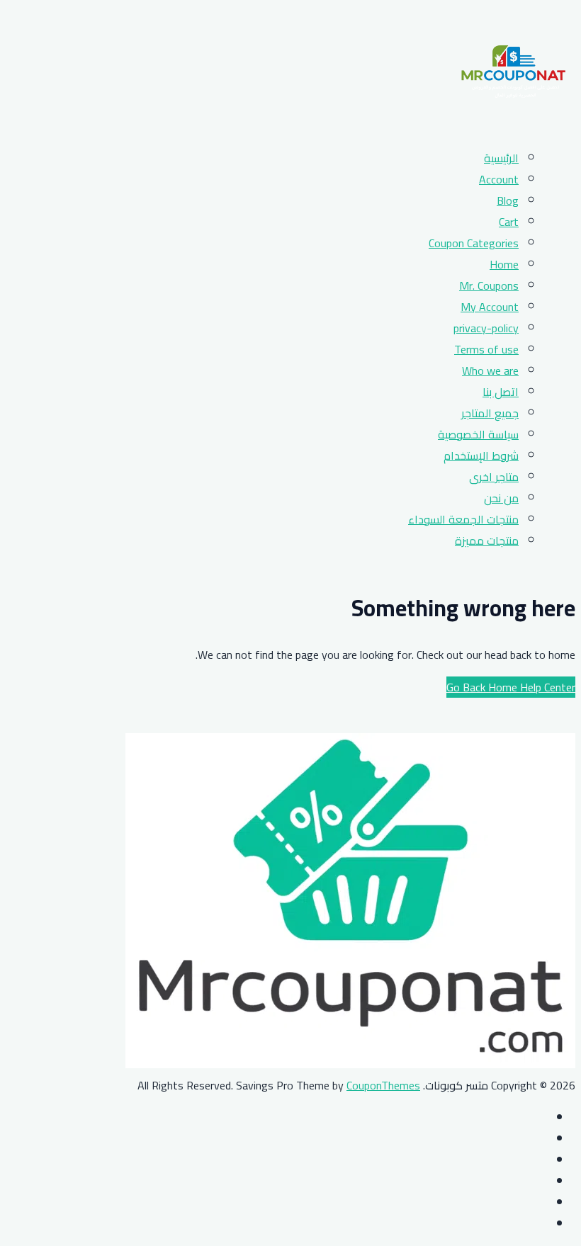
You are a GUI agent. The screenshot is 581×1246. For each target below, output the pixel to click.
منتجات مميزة (487, 540)
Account (499, 179)
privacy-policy (486, 328)
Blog (508, 200)
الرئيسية (501, 158)
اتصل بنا (501, 391)
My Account (490, 306)
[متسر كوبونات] (513, 125)
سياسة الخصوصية (478, 434)
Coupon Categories (474, 243)
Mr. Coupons (489, 285)
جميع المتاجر (490, 413)
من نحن (501, 498)
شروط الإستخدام (481, 455)
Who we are (490, 370)
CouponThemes (383, 1085)
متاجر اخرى (494, 476)
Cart (509, 221)
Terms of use (486, 349)
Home (504, 264)
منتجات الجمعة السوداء (463, 519)
